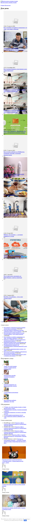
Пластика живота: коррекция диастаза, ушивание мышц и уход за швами (14, 331)
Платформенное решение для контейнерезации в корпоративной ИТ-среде (15, 345)
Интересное (8, 5)
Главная (2, 5)
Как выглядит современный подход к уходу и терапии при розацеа (15, 355)
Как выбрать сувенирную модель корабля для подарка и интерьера (14, 328)
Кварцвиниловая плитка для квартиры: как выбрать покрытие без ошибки (15, 343)
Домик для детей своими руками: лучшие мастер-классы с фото (10, 368)
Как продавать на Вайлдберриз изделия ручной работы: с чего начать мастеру (14, 333)
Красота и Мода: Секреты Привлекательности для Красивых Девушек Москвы (15, 424)
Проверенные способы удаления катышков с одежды (10, 377)
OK (25, 520)
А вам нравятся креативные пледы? (14, 415)
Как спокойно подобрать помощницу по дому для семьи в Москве (14, 337)
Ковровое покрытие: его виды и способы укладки (10, 385)
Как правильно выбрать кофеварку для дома (10, 401)
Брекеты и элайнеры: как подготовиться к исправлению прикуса (14, 340)
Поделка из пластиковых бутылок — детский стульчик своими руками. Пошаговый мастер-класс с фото (15, 441)
